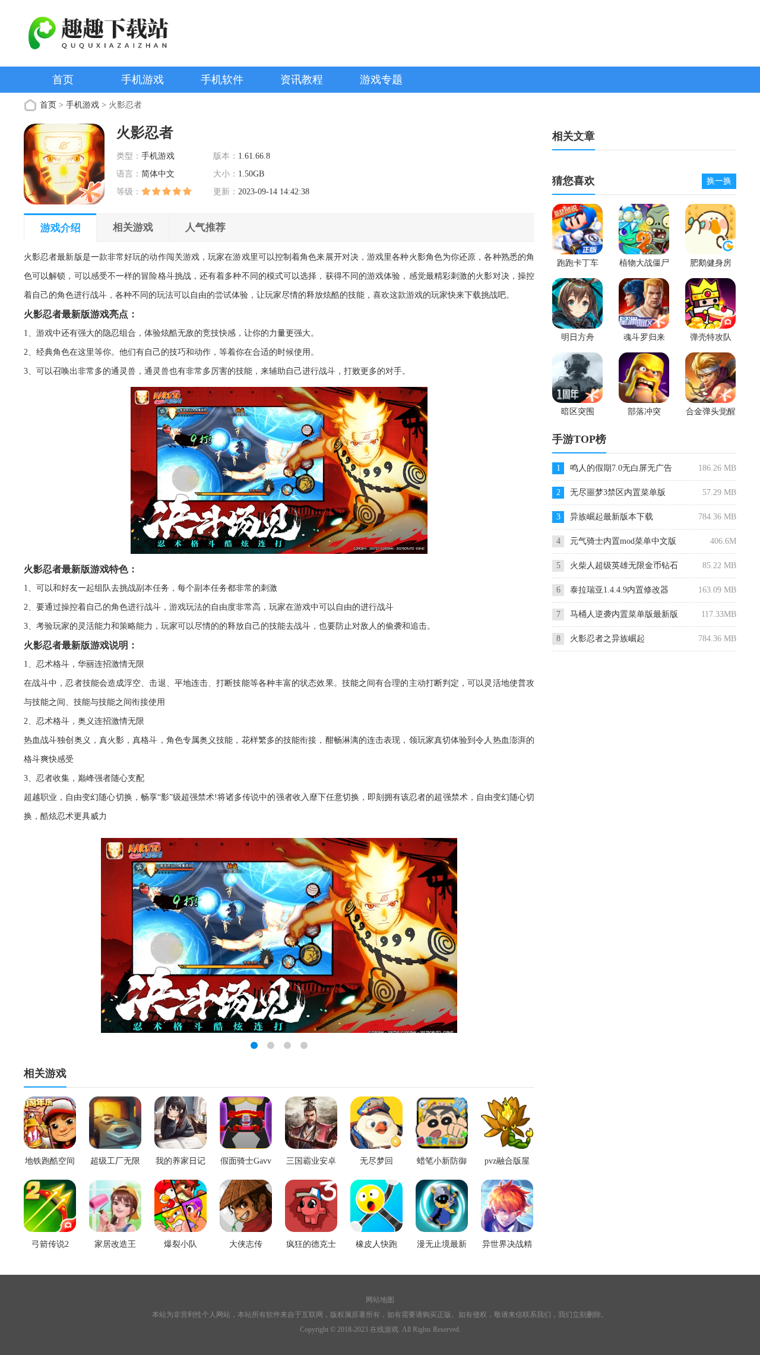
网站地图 (380, 1300)
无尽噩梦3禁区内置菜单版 (618, 492)
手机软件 (222, 80)
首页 (63, 80)
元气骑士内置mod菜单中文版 (623, 541)
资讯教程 (301, 80)
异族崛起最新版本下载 (611, 516)
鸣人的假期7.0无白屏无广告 (621, 468)
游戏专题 (381, 80)
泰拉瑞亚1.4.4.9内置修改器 (619, 589)
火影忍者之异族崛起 (607, 638)
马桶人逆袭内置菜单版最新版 (624, 614)
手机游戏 (142, 80)
